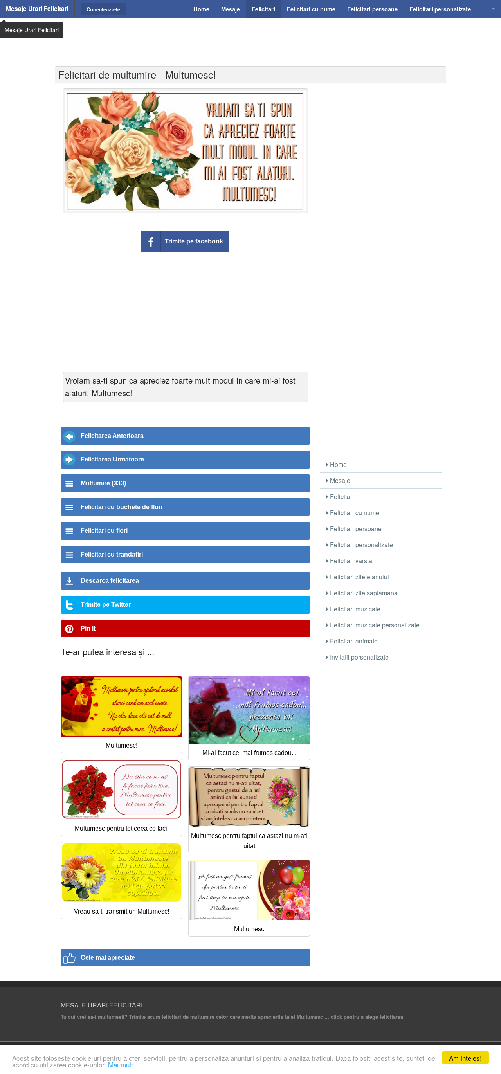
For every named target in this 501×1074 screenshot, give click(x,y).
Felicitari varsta (350, 560)
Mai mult (120, 1064)
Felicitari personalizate (360, 544)
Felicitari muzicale (354, 608)
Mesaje (339, 480)
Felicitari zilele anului (358, 576)
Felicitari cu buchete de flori (121, 507)
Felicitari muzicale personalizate (374, 624)
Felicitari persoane (355, 528)
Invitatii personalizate (358, 656)
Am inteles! (465, 1058)
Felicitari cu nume (353, 512)
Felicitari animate (353, 640)
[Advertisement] (250, 37)
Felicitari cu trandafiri (112, 554)
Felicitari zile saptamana (363, 592)
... (485, 9)
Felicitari (341, 496)
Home (337, 464)
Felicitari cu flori (104, 530)
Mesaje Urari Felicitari (37, 8)
